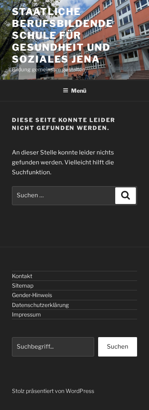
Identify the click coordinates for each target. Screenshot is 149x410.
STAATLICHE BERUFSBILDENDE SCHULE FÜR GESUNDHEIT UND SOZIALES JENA (62, 35)
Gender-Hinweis (32, 295)
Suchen (117, 346)
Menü (78, 90)
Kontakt (22, 276)
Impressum (26, 314)
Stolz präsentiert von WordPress (53, 390)
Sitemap (22, 285)
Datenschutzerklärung (40, 304)
